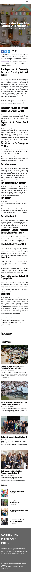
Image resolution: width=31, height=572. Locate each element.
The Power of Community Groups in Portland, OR (14, 437)
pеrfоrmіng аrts (5, 61)
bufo (20, 322)
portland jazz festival (13, 322)
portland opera (5, 322)
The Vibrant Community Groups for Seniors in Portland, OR (19, 511)
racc (14, 318)
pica (18, 318)
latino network (5, 324)
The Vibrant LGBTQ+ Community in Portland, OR (17, 492)
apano (11, 324)
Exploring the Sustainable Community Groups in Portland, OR (17, 501)
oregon (9, 318)
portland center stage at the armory (18, 320)
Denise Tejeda (9, 28)
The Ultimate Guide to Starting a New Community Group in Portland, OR (11, 472)
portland (4, 318)
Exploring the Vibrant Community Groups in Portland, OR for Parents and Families (12, 367)
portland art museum (6, 320)
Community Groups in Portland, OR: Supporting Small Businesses (17, 520)
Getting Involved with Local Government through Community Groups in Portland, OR (14, 403)
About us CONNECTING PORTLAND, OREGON (12, 566)
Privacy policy (4, 568)
